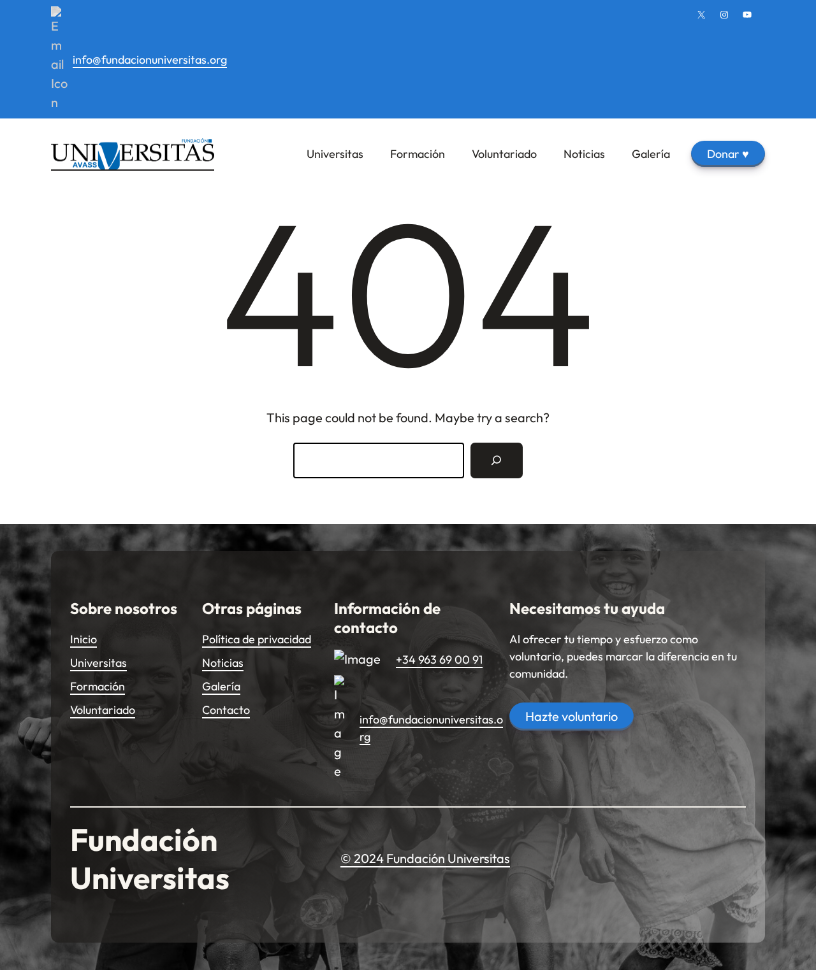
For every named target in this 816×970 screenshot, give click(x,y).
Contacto (226, 710)
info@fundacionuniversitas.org (150, 59)
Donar (728, 153)
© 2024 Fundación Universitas (425, 858)
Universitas (98, 662)
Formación (97, 686)
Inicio (83, 639)
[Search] (496, 460)
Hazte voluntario (571, 716)
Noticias (223, 662)
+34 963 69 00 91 (439, 659)
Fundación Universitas (149, 858)
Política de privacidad (256, 639)
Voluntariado (102, 710)
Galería (221, 686)
